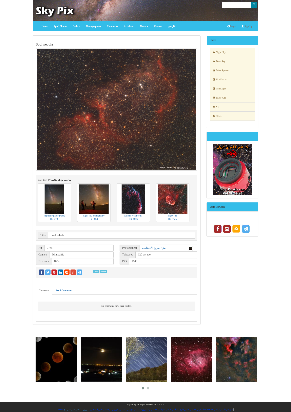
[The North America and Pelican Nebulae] (235, 359)
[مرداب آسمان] (190, 359)
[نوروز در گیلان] (145, 359)
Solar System (221, 70)
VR (217, 106)
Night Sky (220, 52)
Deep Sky (220, 61)
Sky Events (221, 79)
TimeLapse (220, 88)
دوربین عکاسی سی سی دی (76, 409)
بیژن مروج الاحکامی (154, 247)
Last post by (54, 179)
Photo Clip (220, 97)
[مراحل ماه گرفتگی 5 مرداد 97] (55, 359)
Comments (44, 290)
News (218, 116)
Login (232, 26)
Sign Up (248, 26)
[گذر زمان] (100, 359)
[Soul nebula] (116, 109)
